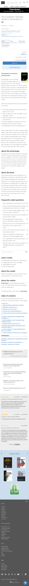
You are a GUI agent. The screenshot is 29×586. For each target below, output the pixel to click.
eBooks (3, 489)
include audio (20, 60)
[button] (1, 10)
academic (3, 506)
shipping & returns (5, 523)
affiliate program (5, 512)
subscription (23, 6)
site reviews (5, 500)
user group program (5, 501)
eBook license (4, 540)
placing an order (4, 521)
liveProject (3, 486)
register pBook (4, 520)
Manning (3, 480)
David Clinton (5, 29)
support (3, 529)
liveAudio (3, 487)
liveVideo (3, 484)
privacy (3, 537)
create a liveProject (5, 504)
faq (2, 526)
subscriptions (4, 490)
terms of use (4, 538)
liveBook (17, 6)
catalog (6, 6)
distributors (3, 507)
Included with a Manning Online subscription (10, 31)
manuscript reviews (5, 510)
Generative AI (19, 36)
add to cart (14, 63)
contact (3, 527)
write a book (4, 503)
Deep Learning (13, 36)
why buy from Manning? (6, 524)
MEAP (12, 6)
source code (4, 541)
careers (3, 509)
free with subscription (14, 67)
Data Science (7, 36)
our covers (3, 492)
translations (3, 543)
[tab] (14, 203)
